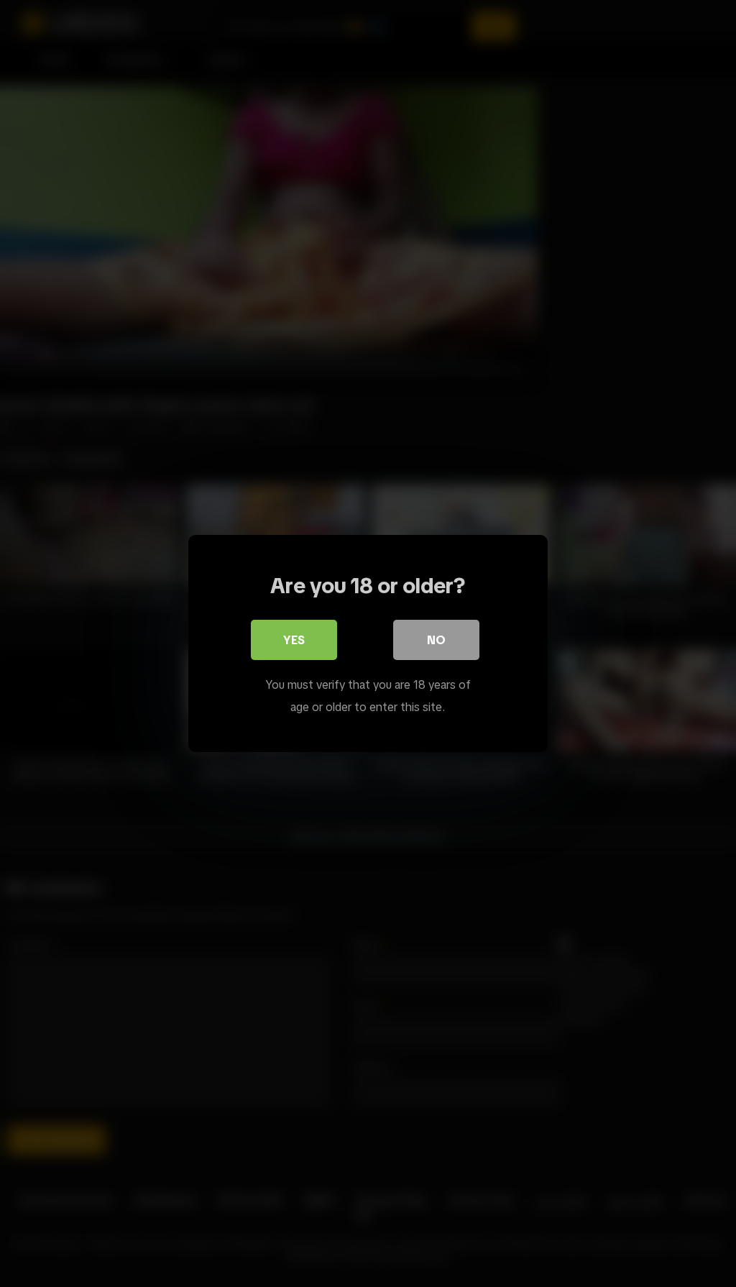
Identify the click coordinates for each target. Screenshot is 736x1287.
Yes (294, 639)
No (436, 639)
